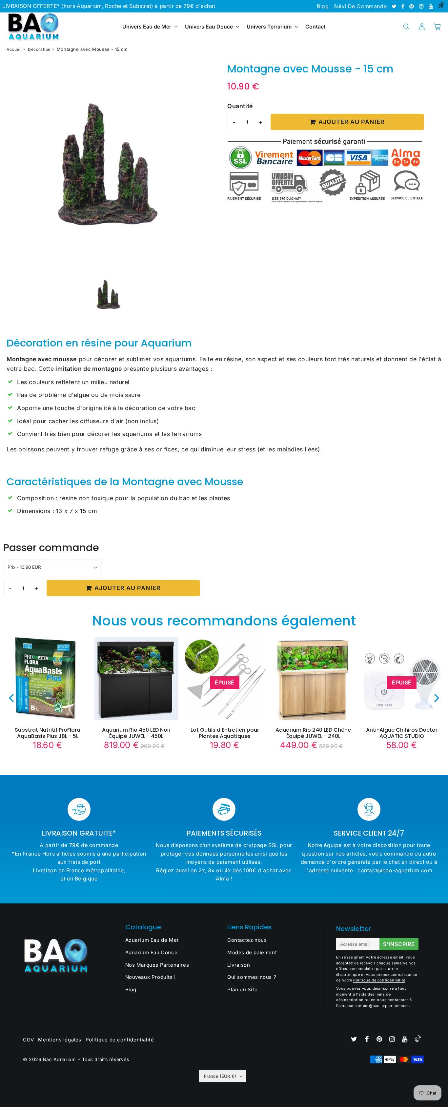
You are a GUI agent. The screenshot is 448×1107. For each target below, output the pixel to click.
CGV (28, 1040)
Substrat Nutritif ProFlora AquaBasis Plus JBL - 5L (47, 733)
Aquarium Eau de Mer (152, 940)
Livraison (238, 965)
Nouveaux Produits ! (150, 977)
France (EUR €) (220, 1076)
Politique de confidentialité (379, 980)
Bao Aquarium (59, 1059)
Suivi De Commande (360, 6)
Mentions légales (59, 1040)
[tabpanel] (109, 294)
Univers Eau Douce (209, 26)
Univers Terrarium (269, 26)
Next (437, 697)
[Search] (406, 26)
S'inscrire (399, 944)
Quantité (240, 106)
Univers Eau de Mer (146, 26)
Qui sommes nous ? (251, 977)
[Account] (421, 26)
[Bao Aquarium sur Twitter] (395, 6)
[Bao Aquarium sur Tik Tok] (441, 6)
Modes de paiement (252, 952)
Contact (315, 26)
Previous (11, 697)
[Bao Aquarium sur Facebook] (403, 6)
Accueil (14, 49)
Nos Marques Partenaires (157, 965)
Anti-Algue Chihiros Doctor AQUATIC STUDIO (402, 733)
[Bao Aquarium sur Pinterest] (412, 6)
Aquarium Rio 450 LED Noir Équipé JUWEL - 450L (136, 733)
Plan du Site (242, 989)
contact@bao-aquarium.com (382, 1005)
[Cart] (437, 26)
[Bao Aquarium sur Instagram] (422, 6)
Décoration (39, 49)
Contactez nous (247, 940)
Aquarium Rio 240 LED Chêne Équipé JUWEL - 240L (313, 733)
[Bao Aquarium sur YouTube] (432, 6)
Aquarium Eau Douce (151, 952)
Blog (323, 6)
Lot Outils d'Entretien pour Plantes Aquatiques (225, 733)
